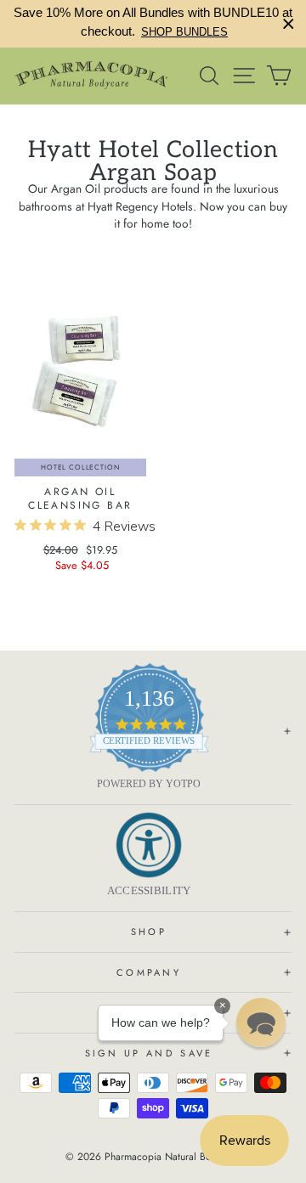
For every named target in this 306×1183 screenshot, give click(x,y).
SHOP (149, 931)
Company (148, 972)
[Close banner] (288, 24)
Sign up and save (149, 1053)
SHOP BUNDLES (184, 31)
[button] (261, 1022)
